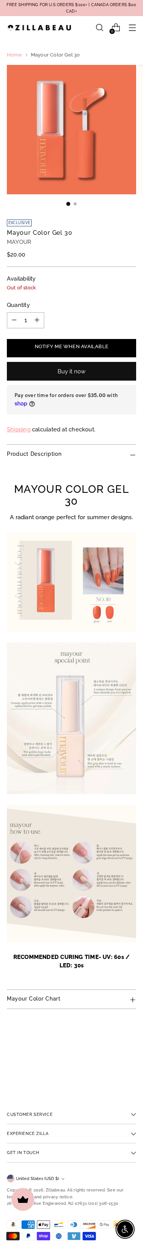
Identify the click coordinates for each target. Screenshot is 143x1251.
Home (14, 55)
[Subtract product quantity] (14, 320)
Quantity (18, 305)
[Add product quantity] (37, 320)
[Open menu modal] (132, 28)
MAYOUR (19, 242)
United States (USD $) (37, 1178)
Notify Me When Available (71, 346)
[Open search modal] (99, 28)
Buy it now (72, 371)
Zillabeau (55, 1190)
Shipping (19, 429)
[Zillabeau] (39, 28)
